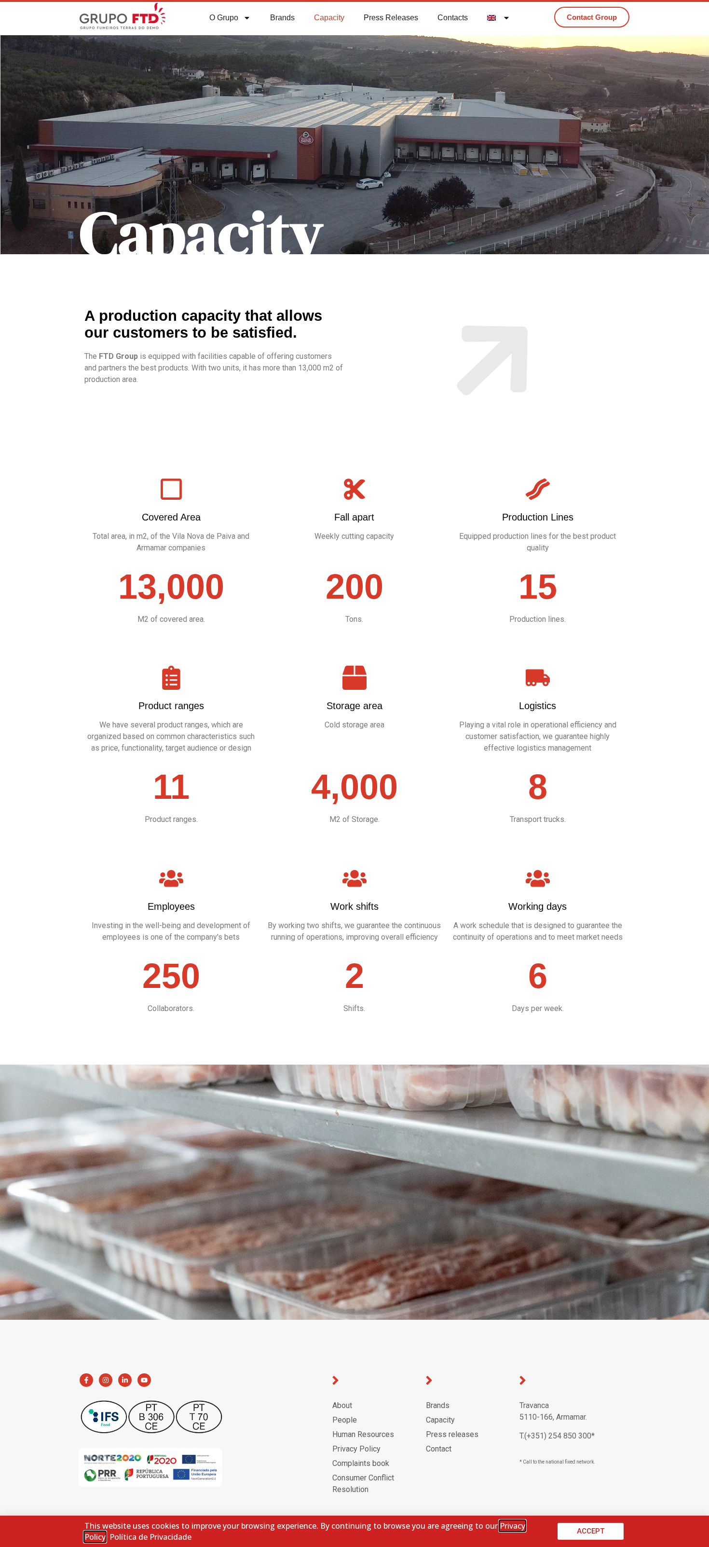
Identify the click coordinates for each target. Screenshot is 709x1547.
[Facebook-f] (86, 1380)
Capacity (329, 18)
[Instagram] (105, 1380)
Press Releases (391, 18)
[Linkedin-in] (125, 1380)
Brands (282, 18)
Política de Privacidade (150, 1537)
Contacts (452, 18)
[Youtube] (144, 1380)
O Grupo (223, 18)
